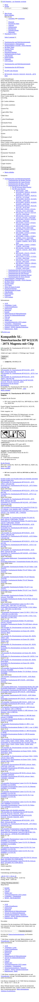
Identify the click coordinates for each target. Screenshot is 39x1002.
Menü (6, 5)
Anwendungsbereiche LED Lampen (15, 322)
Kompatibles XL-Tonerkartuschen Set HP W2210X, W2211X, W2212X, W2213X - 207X (16, 816)
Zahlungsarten (12, 27)
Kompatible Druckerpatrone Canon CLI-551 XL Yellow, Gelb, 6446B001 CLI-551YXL (18, 806)
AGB (6, 303)
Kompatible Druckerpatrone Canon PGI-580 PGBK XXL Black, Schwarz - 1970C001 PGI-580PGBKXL (18, 833)
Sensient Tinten (9, 283)
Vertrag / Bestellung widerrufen (10, 883)
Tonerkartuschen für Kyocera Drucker (19, 270)
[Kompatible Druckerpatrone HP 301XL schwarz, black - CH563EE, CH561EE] (19, 774)
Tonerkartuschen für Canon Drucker (19, 182)
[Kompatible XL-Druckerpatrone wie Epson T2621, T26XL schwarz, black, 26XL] (19, 758)
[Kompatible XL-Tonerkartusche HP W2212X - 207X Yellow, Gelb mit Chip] (19, 378)
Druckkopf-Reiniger (11, 288)
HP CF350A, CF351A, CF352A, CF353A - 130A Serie (26, 230)
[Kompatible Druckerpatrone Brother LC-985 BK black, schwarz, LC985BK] (19, 717)
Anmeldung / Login (10, 305)
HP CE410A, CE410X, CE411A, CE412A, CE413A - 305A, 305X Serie (26, 249)
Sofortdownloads (13, 30)
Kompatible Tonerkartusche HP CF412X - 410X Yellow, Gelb (19, 698)
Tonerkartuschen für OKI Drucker (18, 273)
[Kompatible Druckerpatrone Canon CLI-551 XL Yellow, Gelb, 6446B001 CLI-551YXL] (19, 803)
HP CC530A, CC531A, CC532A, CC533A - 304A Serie (26, 257)
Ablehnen (4, 991)
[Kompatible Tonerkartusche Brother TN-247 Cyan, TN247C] (19, 588)
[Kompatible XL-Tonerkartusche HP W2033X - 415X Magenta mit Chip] (19, 526)
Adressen (11, 25)
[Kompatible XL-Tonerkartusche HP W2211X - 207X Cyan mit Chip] (19, 375)
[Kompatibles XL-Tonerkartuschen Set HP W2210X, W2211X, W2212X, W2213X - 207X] (19, 382)
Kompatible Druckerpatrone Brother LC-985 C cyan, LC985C (19, 727)
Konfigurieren (11, 991)
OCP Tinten (8, 285)
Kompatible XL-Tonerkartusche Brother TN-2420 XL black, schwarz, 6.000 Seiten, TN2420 (19, 521)
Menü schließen (9, 15)
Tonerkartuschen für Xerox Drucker (19, 277)
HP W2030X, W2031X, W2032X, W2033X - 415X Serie (26, 193)
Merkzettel (11, 32)
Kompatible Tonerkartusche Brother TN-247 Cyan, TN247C (19, 590)
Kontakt (7, 312)
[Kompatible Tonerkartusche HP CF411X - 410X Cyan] (18, 702)
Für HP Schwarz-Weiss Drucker (21, 187)
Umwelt (7, 318)
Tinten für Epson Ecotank (12, 287)
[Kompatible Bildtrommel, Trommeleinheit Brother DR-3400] (19, 687)
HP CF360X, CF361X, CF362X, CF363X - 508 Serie (26, 233)
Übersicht (11, 22)
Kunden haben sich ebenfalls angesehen (26, 478)
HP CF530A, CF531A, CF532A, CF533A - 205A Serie (26, 260)
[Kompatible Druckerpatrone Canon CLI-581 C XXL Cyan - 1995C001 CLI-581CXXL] (19, 614)
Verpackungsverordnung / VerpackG (15, 325)
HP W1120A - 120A (22, 190)
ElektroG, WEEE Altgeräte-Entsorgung (16, 327)
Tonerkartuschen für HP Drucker (18, 185)
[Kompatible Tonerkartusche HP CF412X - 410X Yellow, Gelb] (19, 697)
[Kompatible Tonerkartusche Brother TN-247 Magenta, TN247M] (19, 578)
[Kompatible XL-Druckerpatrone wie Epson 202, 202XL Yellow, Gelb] (19, 637)
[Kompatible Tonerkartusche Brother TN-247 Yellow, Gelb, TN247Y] (19, 568)
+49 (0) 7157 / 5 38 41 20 (8, 876)
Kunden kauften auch (7, 478)
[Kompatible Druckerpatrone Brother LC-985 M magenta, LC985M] (19, 732)
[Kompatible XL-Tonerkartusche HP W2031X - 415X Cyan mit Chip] (19, 543)
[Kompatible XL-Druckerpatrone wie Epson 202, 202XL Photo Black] (19, 661)
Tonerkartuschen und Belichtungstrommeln (17, 178)
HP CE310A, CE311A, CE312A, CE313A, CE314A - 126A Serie (26, 216)
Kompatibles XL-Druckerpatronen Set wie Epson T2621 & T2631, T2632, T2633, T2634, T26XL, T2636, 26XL (18, 743)
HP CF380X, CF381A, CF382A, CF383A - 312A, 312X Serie (26, 237)
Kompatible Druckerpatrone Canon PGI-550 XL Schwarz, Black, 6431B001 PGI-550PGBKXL (18, 861)
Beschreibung (5, 383)
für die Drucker (14, 383)
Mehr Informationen (23, 989)
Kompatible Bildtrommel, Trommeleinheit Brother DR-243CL (19, 561)
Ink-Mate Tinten (9, 282)
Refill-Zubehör (9, 293)
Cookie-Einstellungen (11, 307)
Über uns (7, 317)
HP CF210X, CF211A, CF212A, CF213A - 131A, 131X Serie (26, 210)
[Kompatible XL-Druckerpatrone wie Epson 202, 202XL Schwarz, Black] (19, 629)
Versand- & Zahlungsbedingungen (15, 315)
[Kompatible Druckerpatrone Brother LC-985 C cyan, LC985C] (19, 725)
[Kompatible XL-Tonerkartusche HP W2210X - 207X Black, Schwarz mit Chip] (19, 371)
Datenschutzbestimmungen (16, 934)
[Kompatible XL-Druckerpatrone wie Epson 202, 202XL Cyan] (19, 654)
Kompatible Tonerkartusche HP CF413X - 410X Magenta (18, 692)
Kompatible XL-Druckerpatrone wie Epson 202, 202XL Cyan (19, 656)
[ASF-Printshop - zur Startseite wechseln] (13, 1)
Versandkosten (5, 941)
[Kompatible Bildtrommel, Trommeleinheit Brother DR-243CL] (19, 560)
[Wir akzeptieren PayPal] (5, 332)
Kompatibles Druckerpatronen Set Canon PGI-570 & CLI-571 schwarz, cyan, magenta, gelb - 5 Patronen (19, 511)
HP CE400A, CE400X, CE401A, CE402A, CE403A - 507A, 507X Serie (26, 241)
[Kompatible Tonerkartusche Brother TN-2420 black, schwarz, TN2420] (19, 622)
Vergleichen (5, 356)
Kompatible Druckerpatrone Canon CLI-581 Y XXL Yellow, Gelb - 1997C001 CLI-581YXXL (19, 608)
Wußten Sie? (8, 320)
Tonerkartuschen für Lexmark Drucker (19, 271)
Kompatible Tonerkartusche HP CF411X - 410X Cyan (17, 703)
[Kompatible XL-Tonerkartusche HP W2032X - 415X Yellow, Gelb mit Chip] (19, 534)
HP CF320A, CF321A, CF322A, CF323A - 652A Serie (26, 223)
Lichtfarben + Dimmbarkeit (13, 324)
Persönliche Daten (13, 23)
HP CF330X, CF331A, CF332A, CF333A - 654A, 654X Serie (26, 227)
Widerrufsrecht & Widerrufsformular (15, 313)
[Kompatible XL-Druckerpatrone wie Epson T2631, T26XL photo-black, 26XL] (19, 749)
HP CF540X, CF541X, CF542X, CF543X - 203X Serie (26, 267)
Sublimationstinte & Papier (13, 290)
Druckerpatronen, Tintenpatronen (14, 278)
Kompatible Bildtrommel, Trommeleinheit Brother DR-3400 (19, 688)
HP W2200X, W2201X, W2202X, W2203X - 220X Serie (26, 203)
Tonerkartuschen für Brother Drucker (19, 180)
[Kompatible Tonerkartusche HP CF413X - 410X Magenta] (19, 690)
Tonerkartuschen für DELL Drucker (19, 184)
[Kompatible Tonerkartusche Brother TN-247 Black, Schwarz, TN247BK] (19, 597)
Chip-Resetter (9, 292)
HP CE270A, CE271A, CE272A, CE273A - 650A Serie (26, 213)
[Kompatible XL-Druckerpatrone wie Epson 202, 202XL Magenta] (19, 646)
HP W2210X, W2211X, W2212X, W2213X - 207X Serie (26, 206)
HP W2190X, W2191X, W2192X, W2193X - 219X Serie (26, 199)
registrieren (21, 18)
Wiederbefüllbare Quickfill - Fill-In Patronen (18, 280)
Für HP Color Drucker (19, 189)
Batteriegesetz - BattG (11, 329)
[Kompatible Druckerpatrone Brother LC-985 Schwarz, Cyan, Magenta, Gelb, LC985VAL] (19, 708)
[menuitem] (21, 5)
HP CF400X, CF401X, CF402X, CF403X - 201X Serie (26, 245)
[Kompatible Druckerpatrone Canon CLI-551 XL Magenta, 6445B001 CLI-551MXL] (19, 785)
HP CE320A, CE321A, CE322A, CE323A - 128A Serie (26, 220)
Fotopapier (8, 295)
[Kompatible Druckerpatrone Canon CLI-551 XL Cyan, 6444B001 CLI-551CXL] (19, 793)
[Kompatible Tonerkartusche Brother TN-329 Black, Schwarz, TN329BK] (19, 670)
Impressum (8, 310)
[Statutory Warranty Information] (1, 365)
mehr (24, 388)
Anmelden (11, 18)
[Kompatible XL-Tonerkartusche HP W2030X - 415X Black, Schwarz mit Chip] (19, 551)
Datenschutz (8, 308)
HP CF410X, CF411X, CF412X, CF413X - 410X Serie (26, 254)
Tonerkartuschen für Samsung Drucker (20, 275)
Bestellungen (12, 29)
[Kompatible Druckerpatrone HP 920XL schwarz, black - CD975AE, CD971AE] (19, 766)
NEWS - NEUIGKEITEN (13, 898)
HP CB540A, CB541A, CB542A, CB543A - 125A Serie (26, 264)
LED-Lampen (9, 297)
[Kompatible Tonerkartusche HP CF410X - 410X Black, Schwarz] (19, 678)
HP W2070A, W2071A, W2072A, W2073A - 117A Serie (26, 196)
